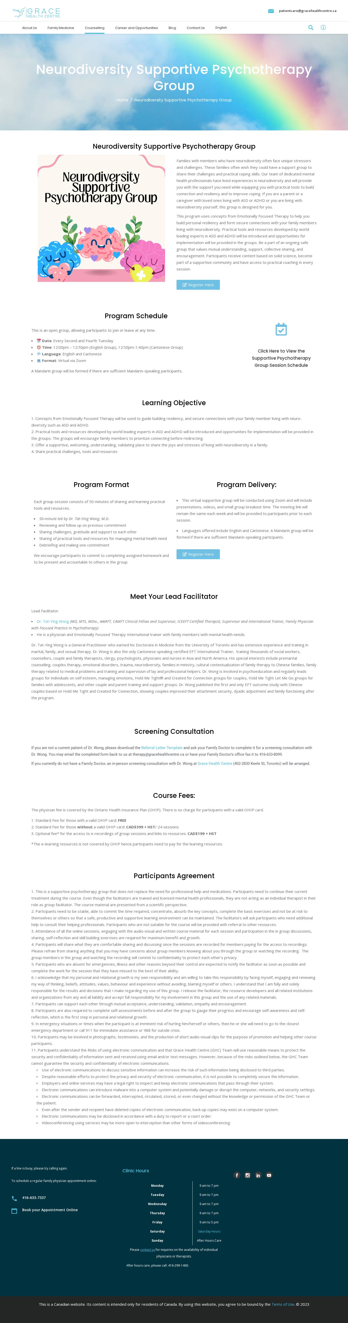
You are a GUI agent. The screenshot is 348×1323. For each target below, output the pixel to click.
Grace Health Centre (215, 763)
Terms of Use (283, 1304)
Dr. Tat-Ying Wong (53, 621)
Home (122, 100)
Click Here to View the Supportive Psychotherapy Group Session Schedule (281, 358)
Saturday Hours (209, 1231)
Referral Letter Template (161, 748)
